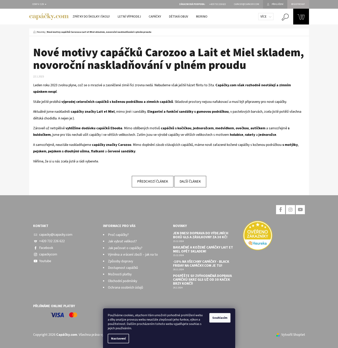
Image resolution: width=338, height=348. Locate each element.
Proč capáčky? (118, 234)
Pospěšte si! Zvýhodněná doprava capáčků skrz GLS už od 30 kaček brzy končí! (202, 280)
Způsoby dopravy (120, 261)
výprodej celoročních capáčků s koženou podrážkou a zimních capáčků (117, 101)
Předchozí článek (152, 181)
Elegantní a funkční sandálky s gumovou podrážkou (188, 111)
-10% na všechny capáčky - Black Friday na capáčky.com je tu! (201, 264)
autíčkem (257, 128)
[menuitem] (91, 16)
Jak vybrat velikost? (122, 241)
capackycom (48, 254)
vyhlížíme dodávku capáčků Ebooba (94, 128)
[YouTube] (300, 209)
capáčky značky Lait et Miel (93, 111)
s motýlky (290, 144)
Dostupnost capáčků (123, 267)
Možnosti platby (120, 274)
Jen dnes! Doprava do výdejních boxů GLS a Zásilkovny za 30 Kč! (200, 235)
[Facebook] (280, 209)
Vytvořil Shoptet (293, 334)
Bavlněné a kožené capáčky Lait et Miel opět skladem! (203, 249)
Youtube (45, 261)
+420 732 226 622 (52, 241)
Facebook (46, 247)
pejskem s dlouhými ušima (68, 151)
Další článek (190, 181)
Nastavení (118, 338)
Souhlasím (220, 318)
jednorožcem (203, 128)
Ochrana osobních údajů (125, 287)
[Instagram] (290, 209)
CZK (42, 4)
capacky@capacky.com (55, 234)
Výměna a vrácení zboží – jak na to (133, 254)
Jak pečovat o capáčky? (125, 248)
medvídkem (224, 128)
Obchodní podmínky (122, 281)
